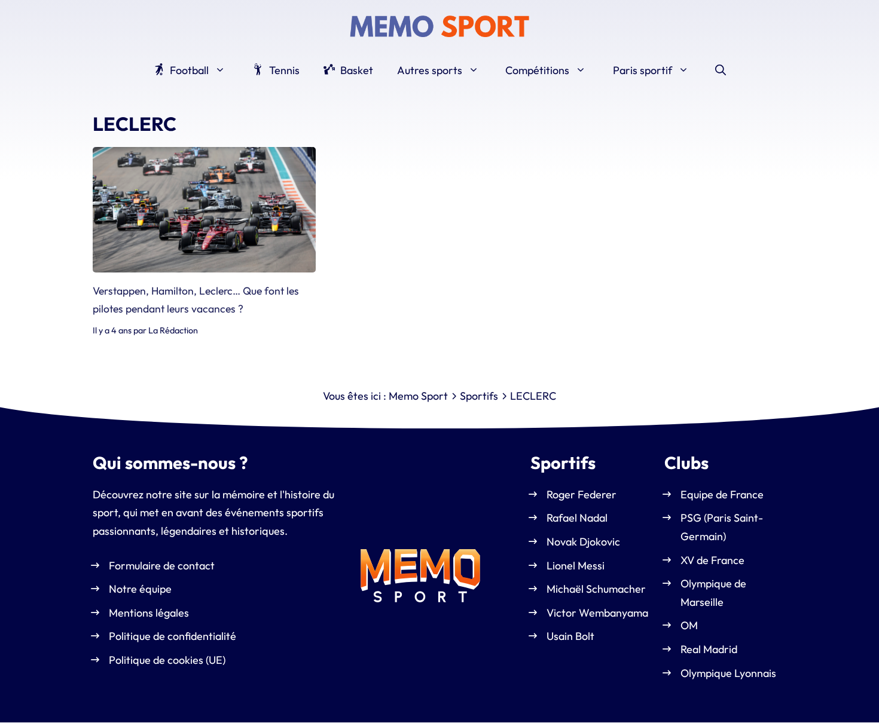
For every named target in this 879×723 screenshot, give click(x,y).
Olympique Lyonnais (728, 673)
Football (188, 70)
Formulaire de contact (162, 565)
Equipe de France (722, 494)
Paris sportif (642, 70)
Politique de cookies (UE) (167, 660)
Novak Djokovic (583, 542)
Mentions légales (149, 613)
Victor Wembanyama (597, 613)
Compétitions (537, 70)
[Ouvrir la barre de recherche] (720, 70)
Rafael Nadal (577, 518)
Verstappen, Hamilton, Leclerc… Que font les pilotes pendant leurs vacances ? (196, 299)
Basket (355, 70)
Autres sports (429, 70)
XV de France (712, 560)
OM (689, 626)
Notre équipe (140, 589)
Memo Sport (418, 396)
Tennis (283, 70)
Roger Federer (581, 494)
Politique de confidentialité (172, 637)
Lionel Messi (576, 565)
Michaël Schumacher (596, 589)
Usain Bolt (570, 637)
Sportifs (479, 396)
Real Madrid (708, 649)
